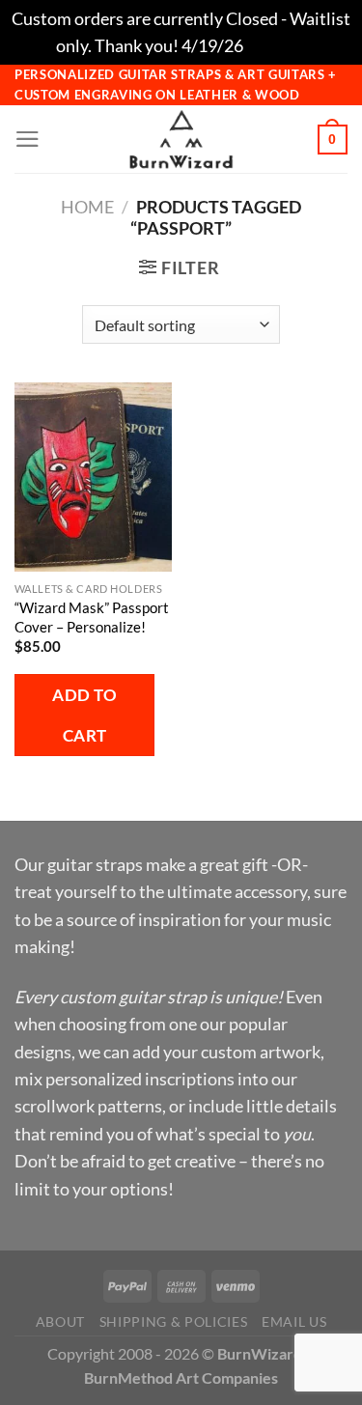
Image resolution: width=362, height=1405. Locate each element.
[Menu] (27, 139)
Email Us (294, 1322)
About (60, 1322)
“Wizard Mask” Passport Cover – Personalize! (91, 617)
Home (87, 206)
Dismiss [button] (276, 45)
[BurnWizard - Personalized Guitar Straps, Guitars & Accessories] (181, 139)
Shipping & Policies (173, 1322)
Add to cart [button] (84, 715)
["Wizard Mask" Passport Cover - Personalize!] (93, 476)
